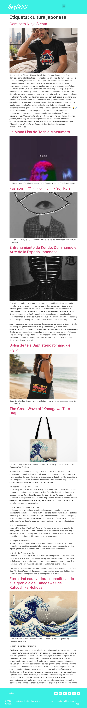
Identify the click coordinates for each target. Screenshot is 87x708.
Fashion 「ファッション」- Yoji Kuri (40, 188)
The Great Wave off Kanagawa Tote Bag (40, 411)
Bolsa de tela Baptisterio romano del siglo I (40, 347)
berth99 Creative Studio (22, 701)
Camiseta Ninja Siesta (28, 24)
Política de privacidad (72, 701)
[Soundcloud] (69, 693)
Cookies (78, 704)
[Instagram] (74, 693)
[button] (63, 6)
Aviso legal (56, 701)
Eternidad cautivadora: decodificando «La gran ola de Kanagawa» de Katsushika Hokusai (42, 583)
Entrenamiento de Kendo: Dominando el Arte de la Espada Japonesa (43, 249)
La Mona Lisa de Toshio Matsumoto (40, 132)
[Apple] (65, 693)
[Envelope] (78, 693)
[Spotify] (60, 693)
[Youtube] (56, 693)
